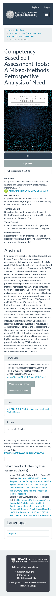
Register (36, 7)
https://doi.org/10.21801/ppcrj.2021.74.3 (26, 377)
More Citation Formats (20, 384)
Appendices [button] (28, 163)
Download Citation (18, 390)
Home (9, 30)
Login (47, 7)
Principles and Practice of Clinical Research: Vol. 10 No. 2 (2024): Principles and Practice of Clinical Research (30, 512)
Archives (20, 30)
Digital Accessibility (26, 578)
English (12, 533)
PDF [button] (28, 155)
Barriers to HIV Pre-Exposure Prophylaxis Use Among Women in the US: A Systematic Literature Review (31, 481)
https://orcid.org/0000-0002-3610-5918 (28, 190)
